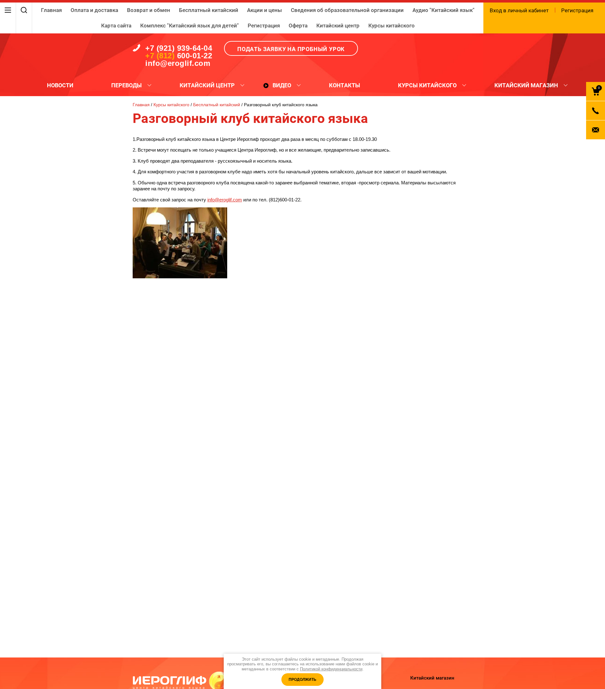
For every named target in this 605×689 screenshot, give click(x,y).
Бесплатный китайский (208, 10)
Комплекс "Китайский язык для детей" (189, 25)
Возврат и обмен (148, 10)
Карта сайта (116, 25)
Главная (51, 10)
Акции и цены (264, 10)
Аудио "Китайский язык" (443, 10)
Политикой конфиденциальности (331, 669)
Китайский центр (338, 25)
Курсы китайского (391, 25)
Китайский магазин (432, 678)
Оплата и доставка (94, 10)
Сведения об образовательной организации (347, 10)
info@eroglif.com (224, 199)
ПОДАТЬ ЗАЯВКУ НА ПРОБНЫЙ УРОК (291, 49)
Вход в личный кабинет (519, 10)
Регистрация (264, 25)
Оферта (298, 25)
